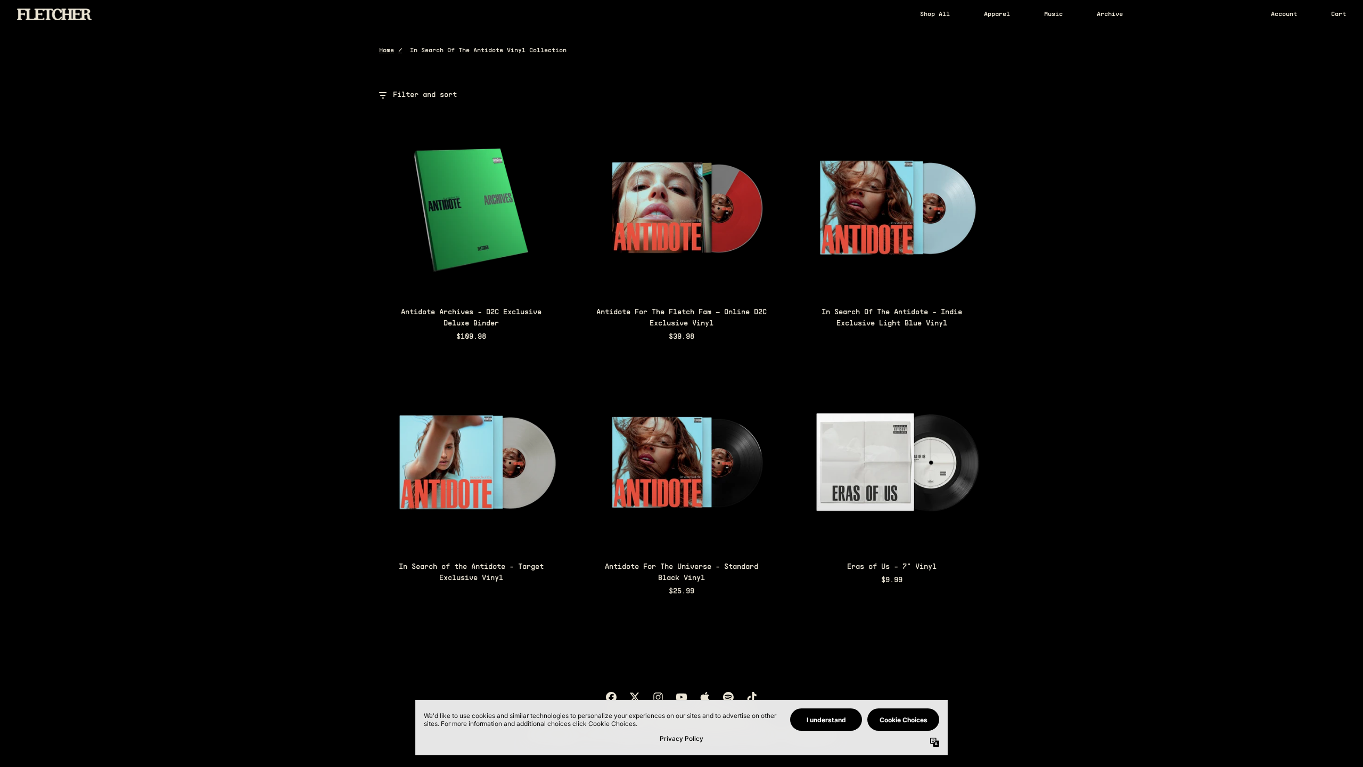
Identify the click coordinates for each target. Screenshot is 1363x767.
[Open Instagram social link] (658, 697)
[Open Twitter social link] (634, 697)
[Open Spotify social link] (728, 697)
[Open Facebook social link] (611, 697)
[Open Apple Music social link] (705, 697)
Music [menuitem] (1053, 14)
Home (386, 50)
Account (1284, 14)
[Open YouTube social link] (681, 697)
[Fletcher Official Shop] (54, 14)
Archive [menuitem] (1110, 14)
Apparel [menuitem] (997, 14)
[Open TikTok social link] (751, 697)
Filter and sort (425, 95)
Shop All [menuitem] (935, 14)
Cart (1338, 14)
